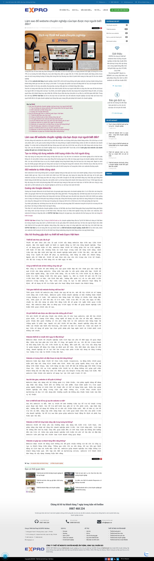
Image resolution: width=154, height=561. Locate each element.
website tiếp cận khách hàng (40, 463)
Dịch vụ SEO (66, 535)
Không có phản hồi (57, 27)
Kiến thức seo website (116, 33)
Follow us (101, 2)
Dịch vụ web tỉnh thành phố (116, 37)
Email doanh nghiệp (68, 539)
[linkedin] (117, 559)
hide (33, 104)
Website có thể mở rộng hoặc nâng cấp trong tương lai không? (49, 129)
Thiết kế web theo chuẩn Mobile (119, 539)
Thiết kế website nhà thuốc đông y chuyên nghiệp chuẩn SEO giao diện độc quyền (118, 164)
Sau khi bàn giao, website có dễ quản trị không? (44, 126)
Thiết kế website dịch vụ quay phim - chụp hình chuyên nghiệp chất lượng (118, 134)
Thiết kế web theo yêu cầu (117, 535)
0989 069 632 (75, 522)
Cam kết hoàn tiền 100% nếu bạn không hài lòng (20, 2)
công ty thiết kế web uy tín (53, 220)
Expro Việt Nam (49, 559)
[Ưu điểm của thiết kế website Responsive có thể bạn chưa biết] (69, 482)
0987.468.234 (114, 2)
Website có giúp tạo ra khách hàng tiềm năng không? (46, 131)
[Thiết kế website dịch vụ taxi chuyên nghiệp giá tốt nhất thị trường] (69, 490)
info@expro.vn (128, 2)
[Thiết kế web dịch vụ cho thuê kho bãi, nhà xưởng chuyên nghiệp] (69, 475)
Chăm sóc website (68, 537)
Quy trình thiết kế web (92, 537)
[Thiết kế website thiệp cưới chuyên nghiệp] (31, 490)
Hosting (65, 533)
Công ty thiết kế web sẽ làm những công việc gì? (45, 117)
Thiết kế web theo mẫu (116, 533)
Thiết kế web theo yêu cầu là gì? (40, 115)
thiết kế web (65, 548)
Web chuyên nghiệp (57, 463)
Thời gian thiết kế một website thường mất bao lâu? (46, 119)
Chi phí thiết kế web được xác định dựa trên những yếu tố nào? (49, 120)
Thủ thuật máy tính (116, 25)
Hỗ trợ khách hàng (144, 2)
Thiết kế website (45, 27)
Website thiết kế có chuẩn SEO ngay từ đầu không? (46, 122)
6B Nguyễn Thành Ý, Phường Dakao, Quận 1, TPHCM (39, 531)
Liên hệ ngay (118, 113)
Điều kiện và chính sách (92, 539)
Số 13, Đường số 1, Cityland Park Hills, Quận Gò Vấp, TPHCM (41, 534)
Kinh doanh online (116, 41)
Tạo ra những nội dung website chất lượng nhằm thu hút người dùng (51, 108)
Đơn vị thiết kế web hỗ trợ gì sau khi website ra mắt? (46, 128)
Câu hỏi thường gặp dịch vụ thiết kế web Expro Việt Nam (45, 113)
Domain (65, 531)
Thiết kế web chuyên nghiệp (117, 537)
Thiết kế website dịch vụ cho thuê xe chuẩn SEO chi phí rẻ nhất (118, 154)
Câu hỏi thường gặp (91, 535)
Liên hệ (105, 10)
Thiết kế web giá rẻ (115, 531)
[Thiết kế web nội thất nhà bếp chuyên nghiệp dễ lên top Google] (31, 475)
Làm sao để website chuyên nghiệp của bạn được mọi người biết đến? (50, 106)
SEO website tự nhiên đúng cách (40, 110)
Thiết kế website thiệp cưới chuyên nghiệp (48, 487)
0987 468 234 (44, 522)
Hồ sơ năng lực (125, 558)
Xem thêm (118, 86)
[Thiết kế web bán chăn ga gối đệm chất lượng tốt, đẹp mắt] (31, 482)
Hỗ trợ (88, 533)
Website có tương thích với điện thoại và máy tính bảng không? (49, 124)
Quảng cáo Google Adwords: (39, 112)
